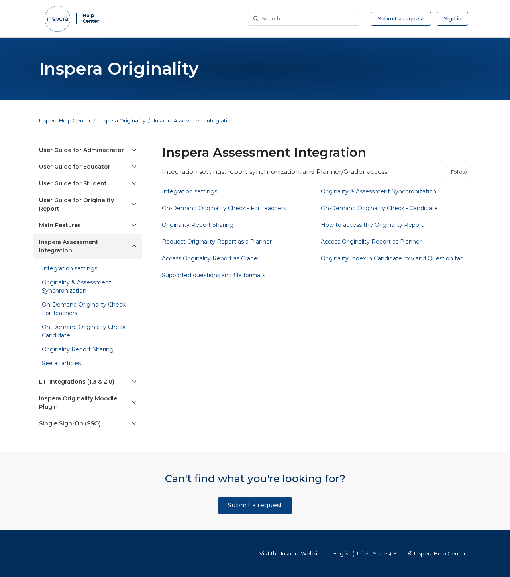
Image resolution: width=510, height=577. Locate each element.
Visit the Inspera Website (291, 553)
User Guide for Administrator (81, 150)
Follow (459, 172)
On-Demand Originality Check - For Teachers (85, 309)
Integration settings (69, 268)
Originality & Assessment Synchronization (76, 286)
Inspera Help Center (65, 120)
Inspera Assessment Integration (194, 120)
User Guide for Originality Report (76, 204)
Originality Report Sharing (78, 349)
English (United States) (362, 553)
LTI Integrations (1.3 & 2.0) (76, 381)
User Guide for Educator (74, 166)
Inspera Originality (122, 120)
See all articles (61, 363)
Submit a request (401, 18)
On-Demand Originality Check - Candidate (85, 331)
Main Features (60, 225)
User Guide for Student (73, 183)
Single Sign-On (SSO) (70, 423)
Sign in (452, 18)
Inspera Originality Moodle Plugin (78, 402)
